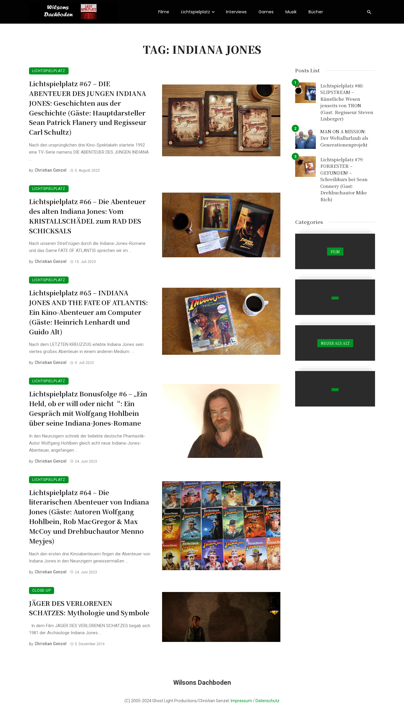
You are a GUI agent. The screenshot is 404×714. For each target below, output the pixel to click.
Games (266, 12)
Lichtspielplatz (195, 12)
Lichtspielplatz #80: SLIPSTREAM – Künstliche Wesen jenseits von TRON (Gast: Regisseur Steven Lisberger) (346, 102)
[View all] (335, 251)
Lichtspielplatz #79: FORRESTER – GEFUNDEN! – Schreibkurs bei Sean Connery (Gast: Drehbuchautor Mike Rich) (344, 179)
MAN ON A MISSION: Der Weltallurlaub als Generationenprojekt (344, 138)
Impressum (241, 700)
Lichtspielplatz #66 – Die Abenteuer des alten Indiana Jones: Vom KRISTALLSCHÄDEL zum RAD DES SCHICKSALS (87, 216)
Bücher (315, 12)
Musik (291, 12)
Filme (163, 12)
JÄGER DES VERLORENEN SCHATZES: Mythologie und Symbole (89, 607)
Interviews (236, 12)
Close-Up (41, 590)
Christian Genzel (51, 170)
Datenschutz (267, 700)
